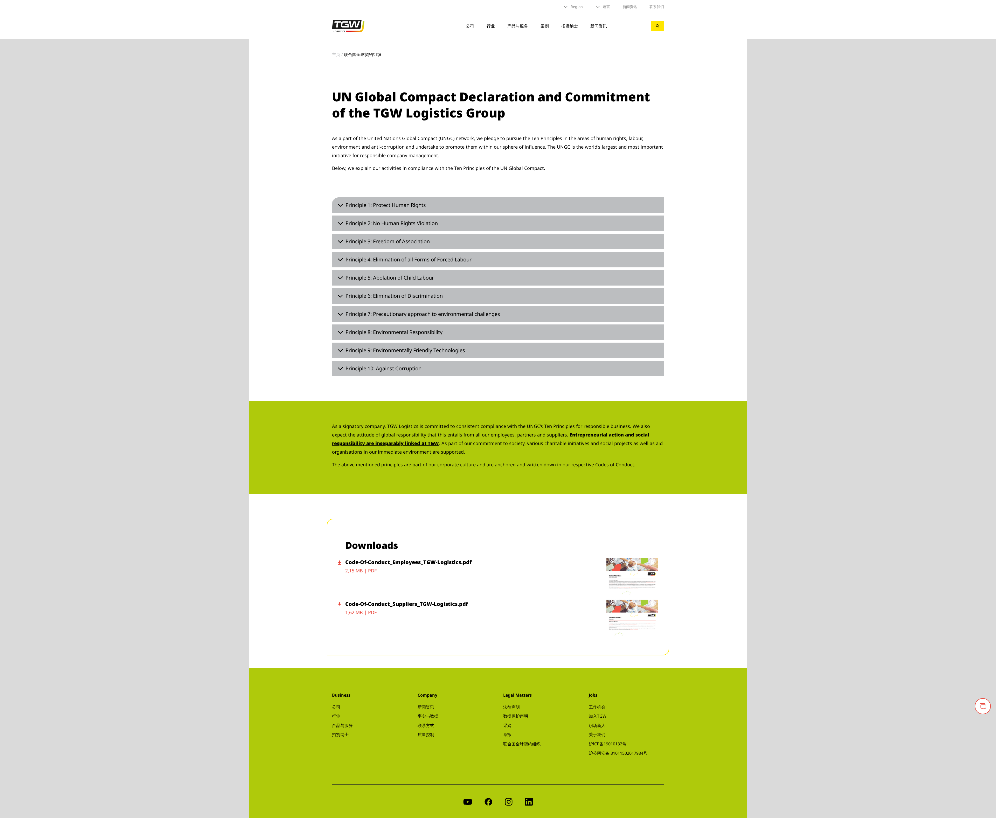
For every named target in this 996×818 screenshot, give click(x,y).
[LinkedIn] (529, 801)
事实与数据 (428, 716)
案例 (545, 26)
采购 (507, 725)
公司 (470, 26)
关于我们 (597, 734)
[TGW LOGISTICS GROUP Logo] (348, 25)
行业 (491, 26)
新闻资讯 (629, 6)
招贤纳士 (569, 26)
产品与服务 (517, 26)
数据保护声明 (515, 716)
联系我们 (656, 6)
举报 (507, 734)
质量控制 (426, 734)
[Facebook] (488, 801)
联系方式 (426, 725)
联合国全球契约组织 (522, 744)
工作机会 (597, 707)
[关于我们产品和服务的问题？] (983, 706)
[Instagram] (509, 801)
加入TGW (597, 716)
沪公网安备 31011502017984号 (618, 753)
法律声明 (511, 707)
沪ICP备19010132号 (607, 744)
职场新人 (597, 725)
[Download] (341, 576)
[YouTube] (467, 801)
